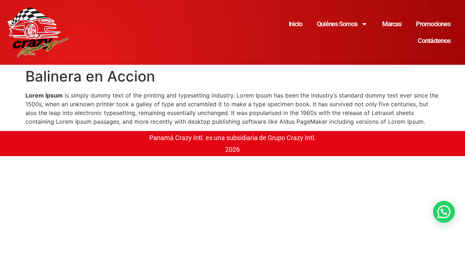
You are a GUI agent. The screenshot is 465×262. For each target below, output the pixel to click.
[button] (444, 212)
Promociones (433, 24)
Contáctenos (434, 40)
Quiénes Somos (337, 24)
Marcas (391, 24)
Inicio (295, 24)
